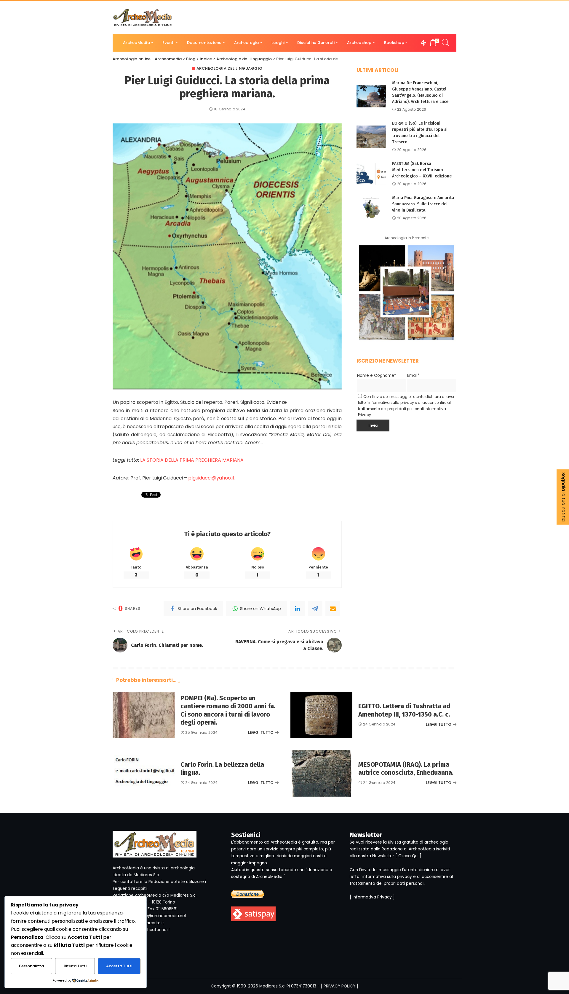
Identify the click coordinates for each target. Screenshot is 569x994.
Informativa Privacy (372, 897)
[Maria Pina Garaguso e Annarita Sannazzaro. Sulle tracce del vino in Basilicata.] (371, 208)
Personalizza (31, 966)
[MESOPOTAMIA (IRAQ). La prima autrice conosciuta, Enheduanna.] (321, 773)
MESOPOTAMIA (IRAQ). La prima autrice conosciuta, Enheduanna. (405, 768)
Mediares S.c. (272, 986)
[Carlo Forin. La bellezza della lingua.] (144, 773)
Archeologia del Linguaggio (229, 68)
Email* (413, 375)
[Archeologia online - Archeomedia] (142, 17)
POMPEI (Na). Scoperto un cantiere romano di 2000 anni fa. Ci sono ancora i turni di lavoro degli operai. (227, 710)
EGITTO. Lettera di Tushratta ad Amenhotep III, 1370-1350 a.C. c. (404, 710)
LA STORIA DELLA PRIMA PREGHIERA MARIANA (192, 460)
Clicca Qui (408, 856)
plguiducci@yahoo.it (211, 477)
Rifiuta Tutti (75, 966)
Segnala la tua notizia (563, 497)
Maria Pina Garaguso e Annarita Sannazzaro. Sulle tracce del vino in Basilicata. (423, 204)
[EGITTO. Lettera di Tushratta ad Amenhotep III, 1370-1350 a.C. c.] (321, 715)
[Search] (445, 43)
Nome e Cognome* (376, 375)
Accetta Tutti (119, 966)
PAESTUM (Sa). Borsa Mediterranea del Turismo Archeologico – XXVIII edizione (422, 170)
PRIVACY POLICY (339, 986)
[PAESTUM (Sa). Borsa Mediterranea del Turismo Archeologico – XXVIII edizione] (371, 174)
